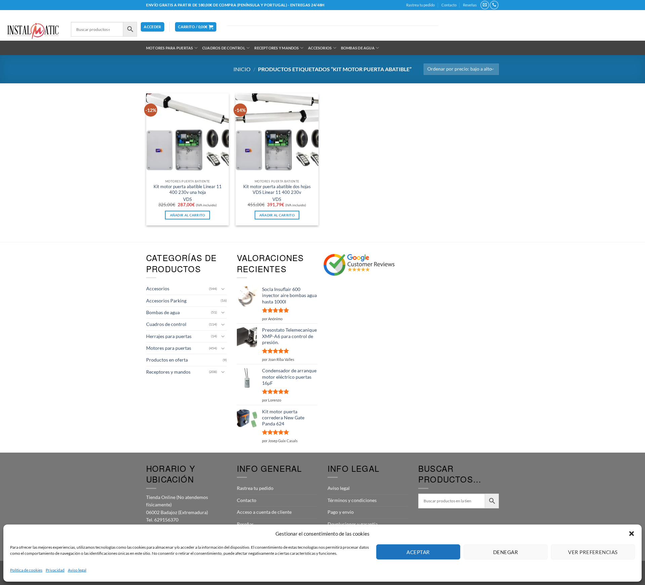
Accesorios (320, 48)
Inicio (242, 69)
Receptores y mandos (276, 48)
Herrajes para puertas (168, 336)
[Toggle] (223, 289)
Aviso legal (77, 570)
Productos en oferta (167, 360)
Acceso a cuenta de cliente (264, 512)
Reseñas (470, 5)
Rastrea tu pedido (420, 5)
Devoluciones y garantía (353, 524)
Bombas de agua (358, 48)
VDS (187, 199)
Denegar (505, 552)
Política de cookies (26, 570)
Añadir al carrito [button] (187, 215)
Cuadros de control (223, 48)
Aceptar (418, 552)
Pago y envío (341, 512)
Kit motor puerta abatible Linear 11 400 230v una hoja (188, 189)
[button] (631, 533)
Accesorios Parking (166, 300)
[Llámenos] (494, 5)
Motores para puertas (169, 48)
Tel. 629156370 (162, 520)
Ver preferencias (592, 552)
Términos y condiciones (352, 500)
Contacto (449, 5)
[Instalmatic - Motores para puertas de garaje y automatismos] (33, 31)
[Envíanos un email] (484, 5)
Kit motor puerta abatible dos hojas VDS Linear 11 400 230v (277, 189)
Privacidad (55, 570)
